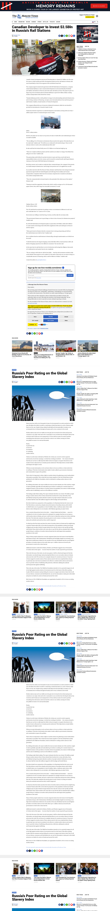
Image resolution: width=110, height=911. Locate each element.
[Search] (97, 22)
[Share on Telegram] (64, 36)
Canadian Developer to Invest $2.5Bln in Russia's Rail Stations (42, 29)
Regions (28, 21)
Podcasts (52, 21)
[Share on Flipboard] (71, 36)
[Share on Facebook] (59, 36)
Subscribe (70, 275)
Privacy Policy (38, 277)
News (15, 21)
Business (34, 21)
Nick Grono (15, 381)
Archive (58, 21)
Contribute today (90, 17)
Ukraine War (21, 21)
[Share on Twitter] (62, 36)
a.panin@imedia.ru (41, 259)
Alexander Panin (16, 35)
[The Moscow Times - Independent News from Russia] (25, 16)
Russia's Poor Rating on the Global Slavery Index (39, 375)
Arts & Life (45, 21)
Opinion (39, 21)
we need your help (32, 303)
